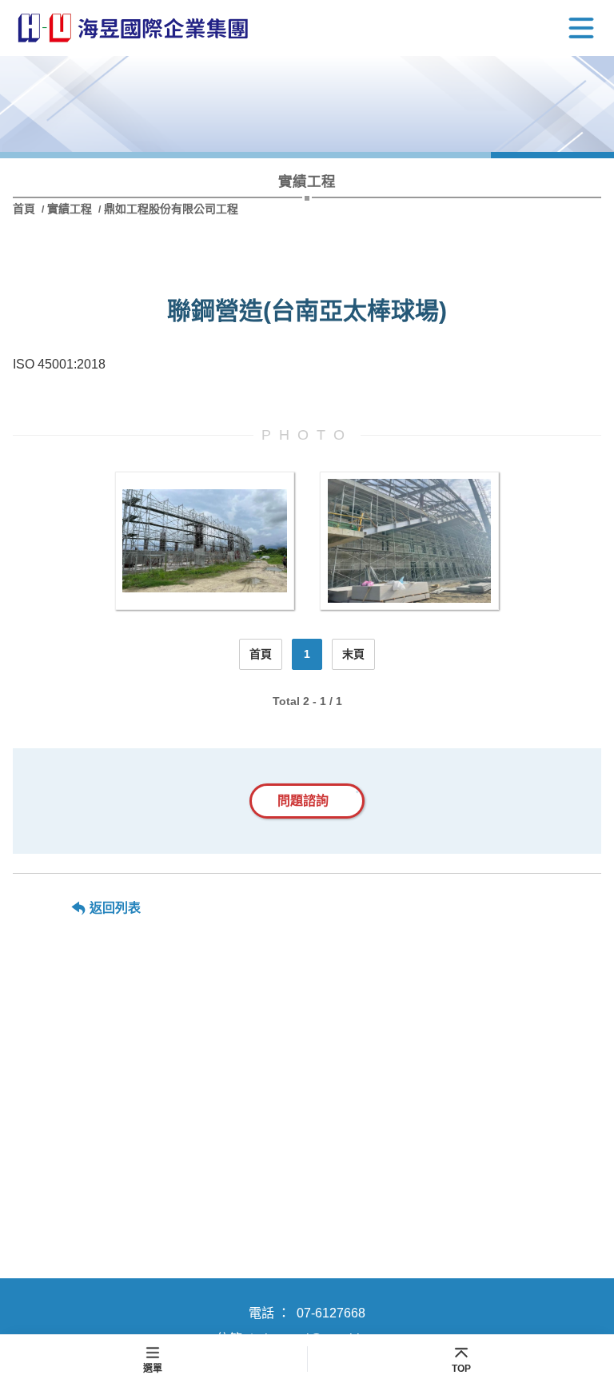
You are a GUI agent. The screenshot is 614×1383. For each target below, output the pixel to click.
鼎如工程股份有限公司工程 (171, 208)
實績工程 (69, 208)
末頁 (353, 654)
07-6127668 (331, 1313)
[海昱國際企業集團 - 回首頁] (133, 28)
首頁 (25, 208)
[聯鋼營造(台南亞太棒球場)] (204, 541)
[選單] (581, 28)
